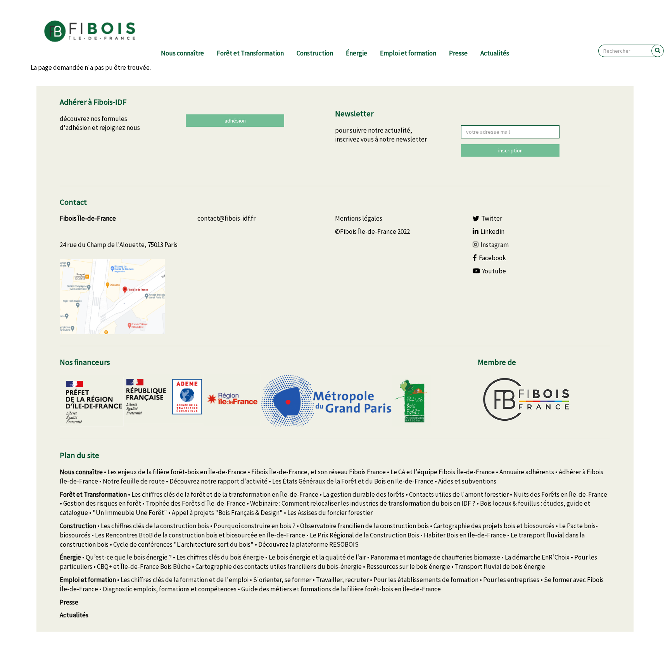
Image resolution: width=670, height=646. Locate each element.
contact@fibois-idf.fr (226, 218)
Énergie (356, 53)
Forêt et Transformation (250, 53)
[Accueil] (99, 31)
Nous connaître (182, 53)
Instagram (494, 244)
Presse (458, 53)
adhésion (235, 120)
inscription (510, 150)
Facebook (492, 258)
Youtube (494, 271)
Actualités (494, 53)
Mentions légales (358, 218)
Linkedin (492, 231)
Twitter (491, 218)
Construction (315, 53)
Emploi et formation (408, 53)
